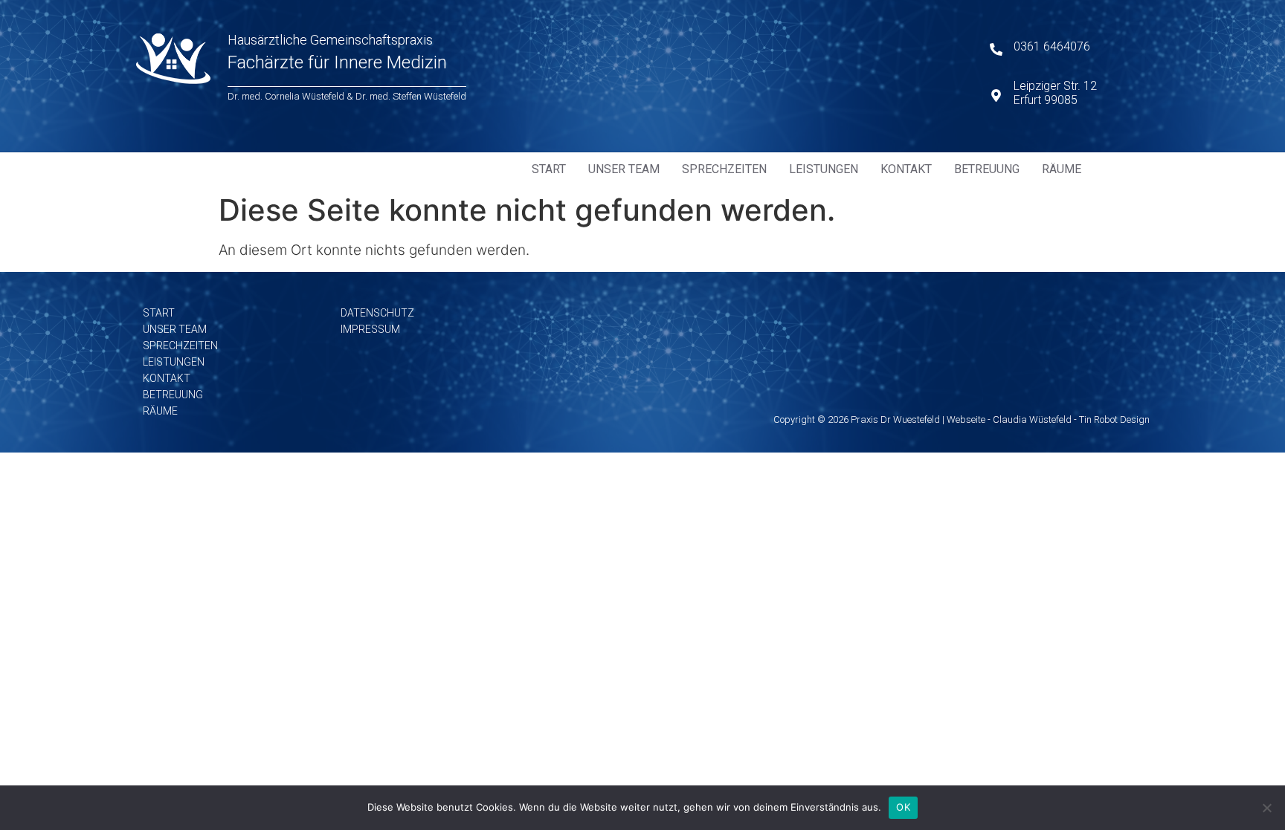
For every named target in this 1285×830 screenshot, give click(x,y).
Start (549, 169)
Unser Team (624, 169)
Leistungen (823, 169)
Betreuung (987, 169)
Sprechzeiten (724, 169)
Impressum (370, 329)
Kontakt (906, 169)
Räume (1061, 169)
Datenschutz (377, 313)
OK (903, 807)
